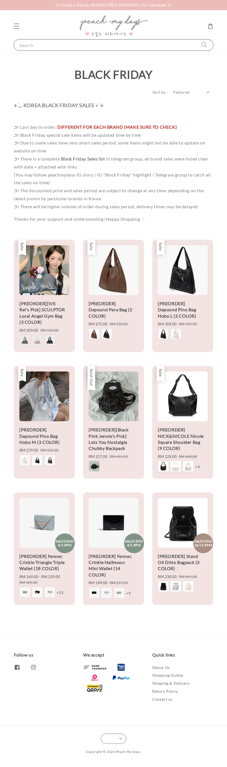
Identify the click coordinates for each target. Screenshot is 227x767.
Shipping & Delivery (170, 683)
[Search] (204, 44)
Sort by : (160, 92)
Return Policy (165, 691)
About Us (161, 667)
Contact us (162, 699)
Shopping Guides (168, 675)
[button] (17, 26)
